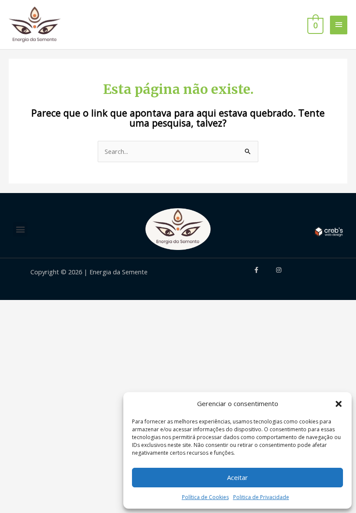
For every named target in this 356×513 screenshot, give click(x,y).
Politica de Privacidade (261, 497)
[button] (338, 404)
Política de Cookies (205, 497)
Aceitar (237, 477)
